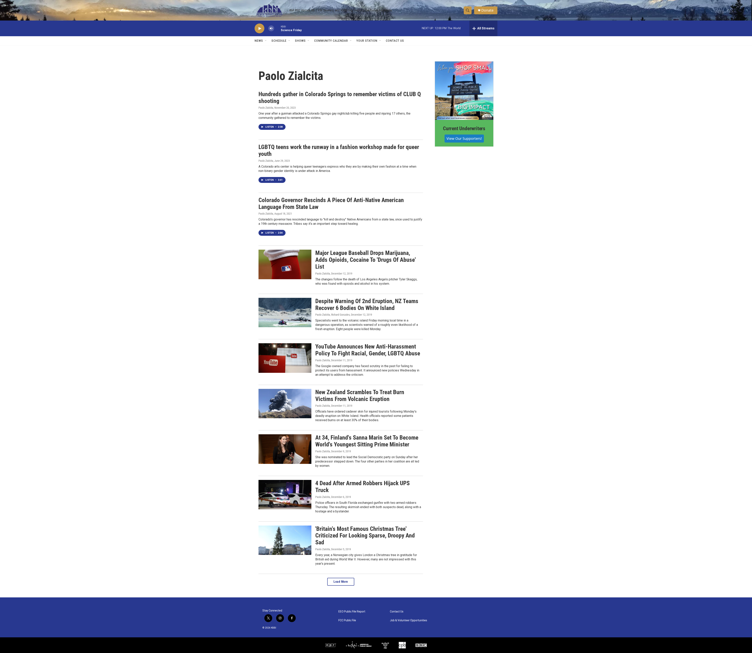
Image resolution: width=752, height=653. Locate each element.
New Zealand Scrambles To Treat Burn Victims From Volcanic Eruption (359, 395)
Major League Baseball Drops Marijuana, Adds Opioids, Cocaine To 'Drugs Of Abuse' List (365, 259)
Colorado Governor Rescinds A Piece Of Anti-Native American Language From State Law (331, 203)
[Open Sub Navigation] (266, 40)
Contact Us (395, 40)
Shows (300, 40)
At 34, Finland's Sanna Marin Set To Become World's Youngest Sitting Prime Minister (366, 441)
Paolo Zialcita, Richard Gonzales (332, 314)
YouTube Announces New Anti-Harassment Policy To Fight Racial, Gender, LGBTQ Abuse (367, 350)
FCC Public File (347, 620)
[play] (259, 28)
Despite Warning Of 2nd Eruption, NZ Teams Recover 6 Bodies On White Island (366, 304)
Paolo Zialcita (265, 107)
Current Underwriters (464, 128)
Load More (341, 581)
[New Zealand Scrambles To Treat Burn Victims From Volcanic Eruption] (284, 403)
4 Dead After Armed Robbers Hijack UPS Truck (362, 486)
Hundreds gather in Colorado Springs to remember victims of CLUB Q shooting (339, 97)
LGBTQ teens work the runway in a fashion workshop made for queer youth (338, 150)
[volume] (271, 28)
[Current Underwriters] (464, 90)
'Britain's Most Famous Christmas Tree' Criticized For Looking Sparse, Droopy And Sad (365, 535)
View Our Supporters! (464, 138)
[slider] (277, 28)
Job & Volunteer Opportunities (408, 620)
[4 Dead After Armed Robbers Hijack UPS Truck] (284, 494)
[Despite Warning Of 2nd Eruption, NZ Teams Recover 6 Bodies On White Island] (284, 312)
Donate (487, 10)
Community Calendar (331, 40)
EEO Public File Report (351, 611)
